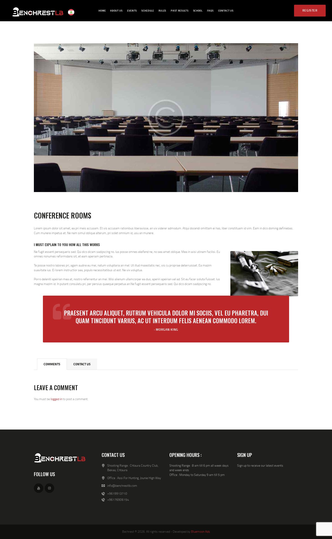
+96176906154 (118, 499)
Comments (52, 364)
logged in (56, 399)
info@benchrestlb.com (122, 485)
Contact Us (82, 364)
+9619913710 (117, 493)
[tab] (52, 364)
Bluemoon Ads (200, 531)
